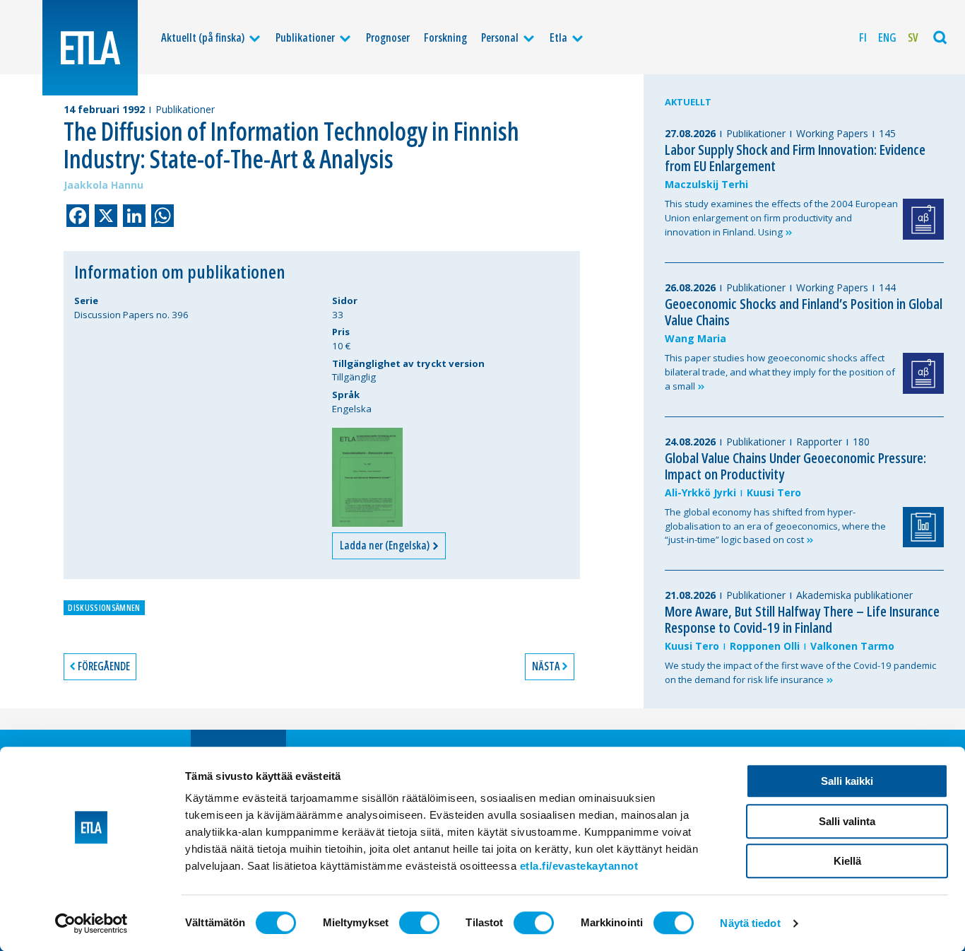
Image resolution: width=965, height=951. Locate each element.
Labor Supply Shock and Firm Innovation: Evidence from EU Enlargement (795, 157)
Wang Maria (695, 338)
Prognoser (388, 37)
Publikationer (305, 37)
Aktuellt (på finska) (202, 37)
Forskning (445, 37)
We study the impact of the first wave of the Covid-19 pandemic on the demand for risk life (800, 672)
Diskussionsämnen (104, 607)
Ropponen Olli (765, 646)
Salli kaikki (847, 781)
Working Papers (832, 133)
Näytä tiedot (750, 923)
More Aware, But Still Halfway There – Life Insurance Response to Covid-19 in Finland (802, 619)
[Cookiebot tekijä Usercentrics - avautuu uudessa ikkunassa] (91, 923)
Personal (500, 37)
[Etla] (90, 47)
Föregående (104, 666)
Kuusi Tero (774, 492)
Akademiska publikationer (854, 595)
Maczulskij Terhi (706, 184)
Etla (558, 37)
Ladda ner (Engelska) (386, 545)
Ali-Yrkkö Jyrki (700, 492)
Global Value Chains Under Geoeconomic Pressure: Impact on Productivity (795, 466)
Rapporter (819, 441)
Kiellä (847, 861)
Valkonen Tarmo (852, 646)
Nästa (546, 666)
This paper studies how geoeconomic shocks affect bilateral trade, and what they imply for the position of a (780, 371)
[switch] (419, 922)
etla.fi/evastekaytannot (579, 866)
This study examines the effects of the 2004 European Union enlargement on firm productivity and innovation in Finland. (781, 217)
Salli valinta (847, 821)
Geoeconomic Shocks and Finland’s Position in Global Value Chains (803, 311)
